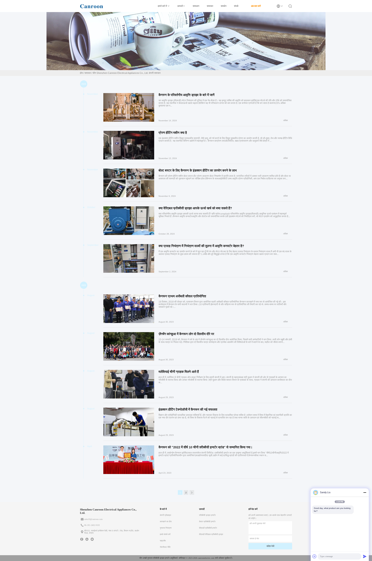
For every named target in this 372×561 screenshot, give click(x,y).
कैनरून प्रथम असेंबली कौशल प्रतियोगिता (182, 296)
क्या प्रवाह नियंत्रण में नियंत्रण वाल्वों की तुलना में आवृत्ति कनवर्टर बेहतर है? (201, 246)
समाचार (210, 6)
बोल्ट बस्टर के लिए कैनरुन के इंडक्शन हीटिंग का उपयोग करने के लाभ (198, 170)
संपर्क (236, 6)
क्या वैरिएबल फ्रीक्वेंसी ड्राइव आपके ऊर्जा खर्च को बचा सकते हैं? (195, 208)
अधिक (285, 120)
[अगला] (191, 492)
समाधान (196, 6)
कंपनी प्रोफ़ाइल (165, 515)
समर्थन (223, 6)
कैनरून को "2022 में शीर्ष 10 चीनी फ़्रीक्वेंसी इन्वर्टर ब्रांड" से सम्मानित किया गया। (206, 447)
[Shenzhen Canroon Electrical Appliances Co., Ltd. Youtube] (92, 539)
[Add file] (314, 556)
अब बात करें (256, 6)
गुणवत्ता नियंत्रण (166, 528)
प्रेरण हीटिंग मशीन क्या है (173, 132)
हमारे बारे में (162, 6)
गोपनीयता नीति (165, 547)
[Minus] (364, 492)
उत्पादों (180, 6)
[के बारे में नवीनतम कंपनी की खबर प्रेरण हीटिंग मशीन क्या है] (128, 145)
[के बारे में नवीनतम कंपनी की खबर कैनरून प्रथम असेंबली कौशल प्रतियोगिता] (128, 308)
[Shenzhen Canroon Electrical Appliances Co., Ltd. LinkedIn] (87, 539)
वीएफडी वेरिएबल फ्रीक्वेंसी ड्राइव (211, 534)
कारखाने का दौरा (166, 521)
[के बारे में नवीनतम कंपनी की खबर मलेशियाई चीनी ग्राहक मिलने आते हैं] (128, 384)
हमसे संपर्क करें (165, 534)
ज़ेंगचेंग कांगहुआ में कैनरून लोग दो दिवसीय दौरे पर (186, 334)
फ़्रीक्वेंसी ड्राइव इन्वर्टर (207, 515)
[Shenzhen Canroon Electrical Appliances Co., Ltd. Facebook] (81, 539)
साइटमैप (163, 541)
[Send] (364, 556)
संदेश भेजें (270, 546)
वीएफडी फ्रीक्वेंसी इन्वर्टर (208, 528)
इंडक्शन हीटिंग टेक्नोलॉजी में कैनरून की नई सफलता (188, 409)
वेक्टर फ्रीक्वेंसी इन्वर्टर (207, 521)
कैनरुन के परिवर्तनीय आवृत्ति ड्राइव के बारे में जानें (186, 95)
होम (81, 73)
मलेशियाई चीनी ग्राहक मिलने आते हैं (179, 372)
